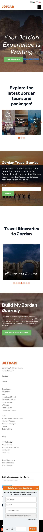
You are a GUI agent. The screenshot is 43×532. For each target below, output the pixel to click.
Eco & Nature (7, 402)
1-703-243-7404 (8, 371)
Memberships (7, 465)
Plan (3, 416)
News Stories (7, 445)
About (4, 381)
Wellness (5, 405)
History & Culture (8, 400)
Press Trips (6, 453)
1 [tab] (19, 138)
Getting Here (7, 429)
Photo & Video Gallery (10, 447)
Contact (5, 376)
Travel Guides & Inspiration (12, 418)
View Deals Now (13, 59)
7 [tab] (29, 283)
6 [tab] (27, 283)
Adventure (6, 392)
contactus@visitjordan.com (12, 368)
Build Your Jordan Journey (16, 333)
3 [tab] (24, 138)
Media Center (7, 442)
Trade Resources (8, 460)
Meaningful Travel (9, 397)
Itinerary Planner (8, 421)
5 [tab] (24, 283)
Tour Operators (8, 463)
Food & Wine (7, 408)
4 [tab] (21, 283)
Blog (4, 437)
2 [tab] (21, 138)
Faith (4, 394)
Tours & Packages (9, 424)
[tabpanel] (8, 122)
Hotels (4, 426)
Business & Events (9, 410)
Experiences (6, 389)
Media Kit (5, 450)
